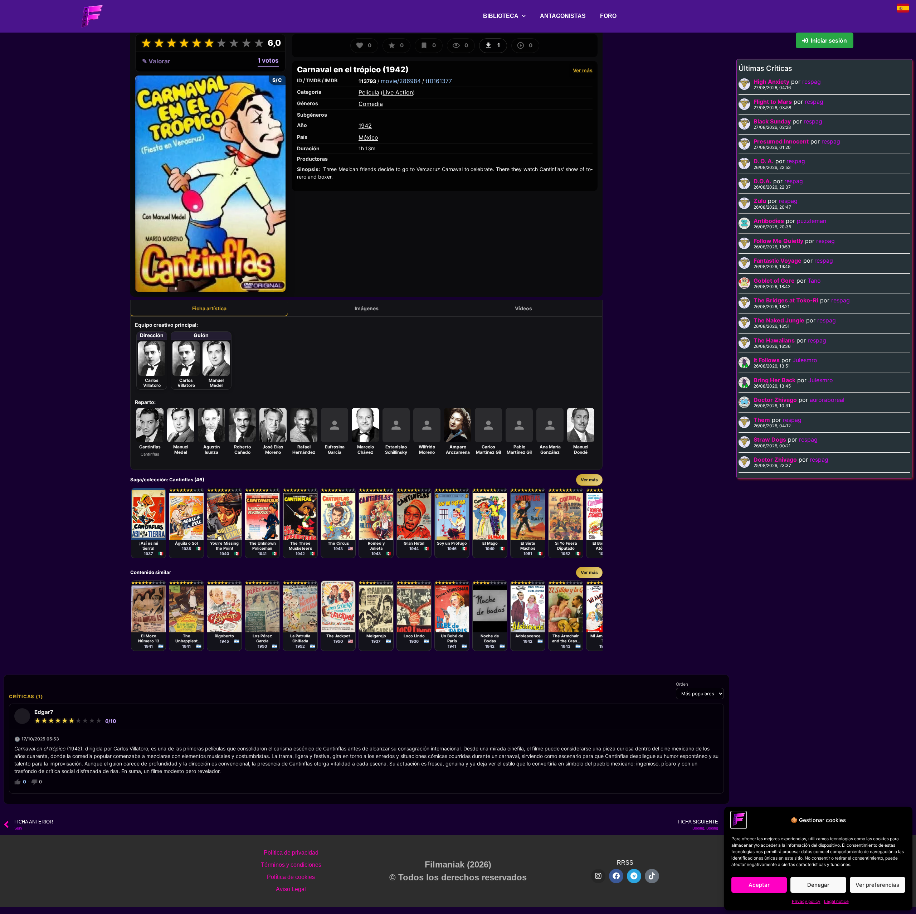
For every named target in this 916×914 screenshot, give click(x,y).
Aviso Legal (291, 889)
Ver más (583, 70)
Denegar (818, 884)
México (368, 137)
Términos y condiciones (291, 865)
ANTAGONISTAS (563, 16)
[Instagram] (598, 876)
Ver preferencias (877, 884)
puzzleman (811, 220)
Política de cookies (291, 877)
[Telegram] (634, 876)
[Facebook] (616, 876)
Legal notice (836, 901)
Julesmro (805, 360)
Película (369, 92)
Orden (682, 684)
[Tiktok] (652, 876)
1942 (365, 125)
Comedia (371, 103)
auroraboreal (827, 399)
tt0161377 (438, 80)
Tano (814, 280)
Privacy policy (806, 901)
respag (811, 81)
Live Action (398, 92)
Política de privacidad (291, 853)
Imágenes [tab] (367, 308)
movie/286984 (401, 80)
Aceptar (759, 884)
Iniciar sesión (829, 40)
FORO (608, 16)
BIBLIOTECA (500, 16)
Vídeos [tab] (523, 308)
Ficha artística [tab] (209, 308)
